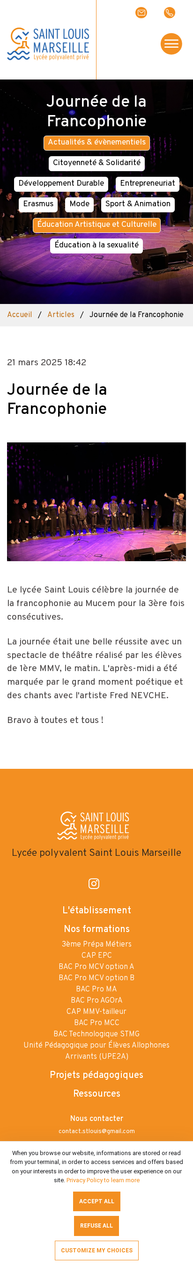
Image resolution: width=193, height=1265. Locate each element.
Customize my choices (97, 1250)
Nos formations (97, 930)
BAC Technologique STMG (96, 1034)
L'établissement (96, 911)
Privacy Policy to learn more (102, 1180)
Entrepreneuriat (147, 184)
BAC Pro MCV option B (96, 978)
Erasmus (38, 204)
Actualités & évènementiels (97, 142)
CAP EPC (97, 956)
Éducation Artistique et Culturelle (96, 225)
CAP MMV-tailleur (96, 1012)
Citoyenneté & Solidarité (97, 163)
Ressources (96, 1094)
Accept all (96, 1201)
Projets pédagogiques (96, 1076)
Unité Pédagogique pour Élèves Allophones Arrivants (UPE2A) (96, 1051)
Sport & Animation (138, 204)
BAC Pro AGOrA (97, 1000)
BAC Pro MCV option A (96, 967)
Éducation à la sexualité (96, 245)
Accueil (19, 315)
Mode (79, 204)
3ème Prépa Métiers (97, 944)
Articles (60, 315)
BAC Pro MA (96, 989)
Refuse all (96, 1225)
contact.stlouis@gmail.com (97, 1131)
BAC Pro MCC (96, 1023)
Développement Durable (61, 184)
